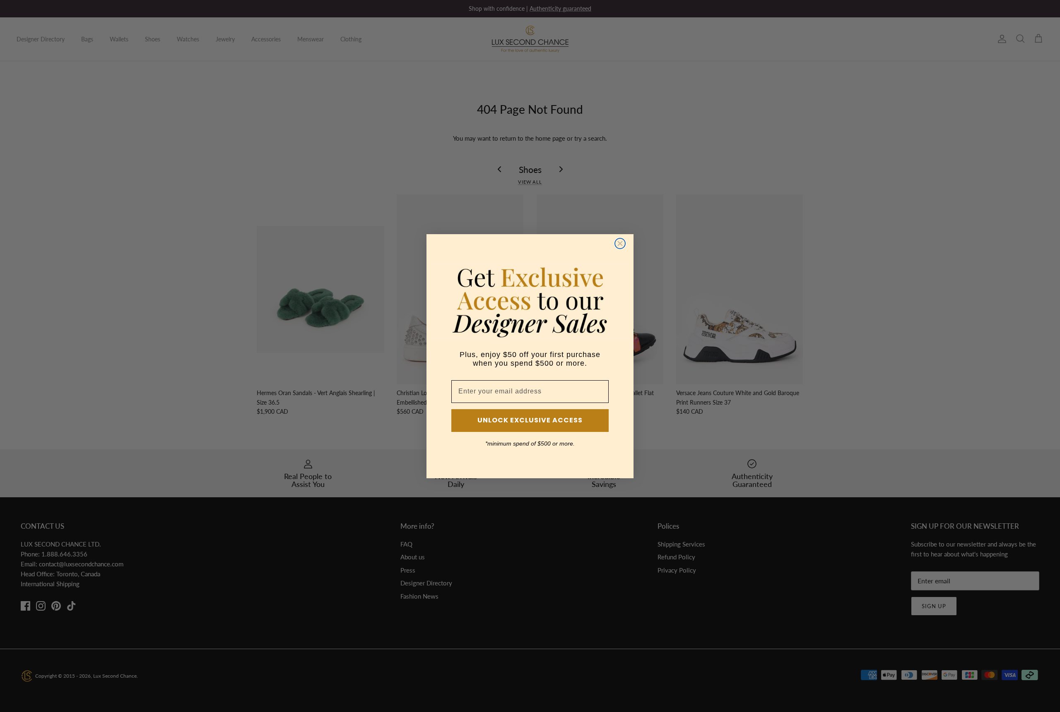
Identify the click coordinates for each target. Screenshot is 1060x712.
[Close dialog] (620, 243)
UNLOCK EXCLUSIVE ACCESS (530, 420)
